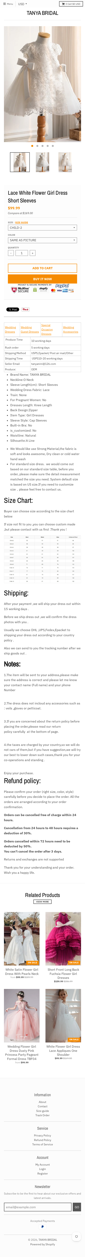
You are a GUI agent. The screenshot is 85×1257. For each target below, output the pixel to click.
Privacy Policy (42, 1135)
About (42, 1102)
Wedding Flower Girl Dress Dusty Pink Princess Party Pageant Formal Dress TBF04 (22, 1052)
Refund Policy (42, 1140)
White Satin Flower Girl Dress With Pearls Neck (22, 972)
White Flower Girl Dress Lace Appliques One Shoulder (63, 1050)
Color (11, 235)
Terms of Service (42, 1144)
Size (18, 222)
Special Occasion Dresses (47, 329)
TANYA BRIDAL (42, 13)
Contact (42, 1106)
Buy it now (42, 279)
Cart (73, 3)
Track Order (42, 1115)
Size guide (21, 222)
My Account (42, 1164)
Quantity (13, 247)
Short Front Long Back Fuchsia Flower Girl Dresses (63, 974)
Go (77, 1207)
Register (42, 1173)
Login (42, 1169)
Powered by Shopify (42, 1244)
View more (42, 901)
